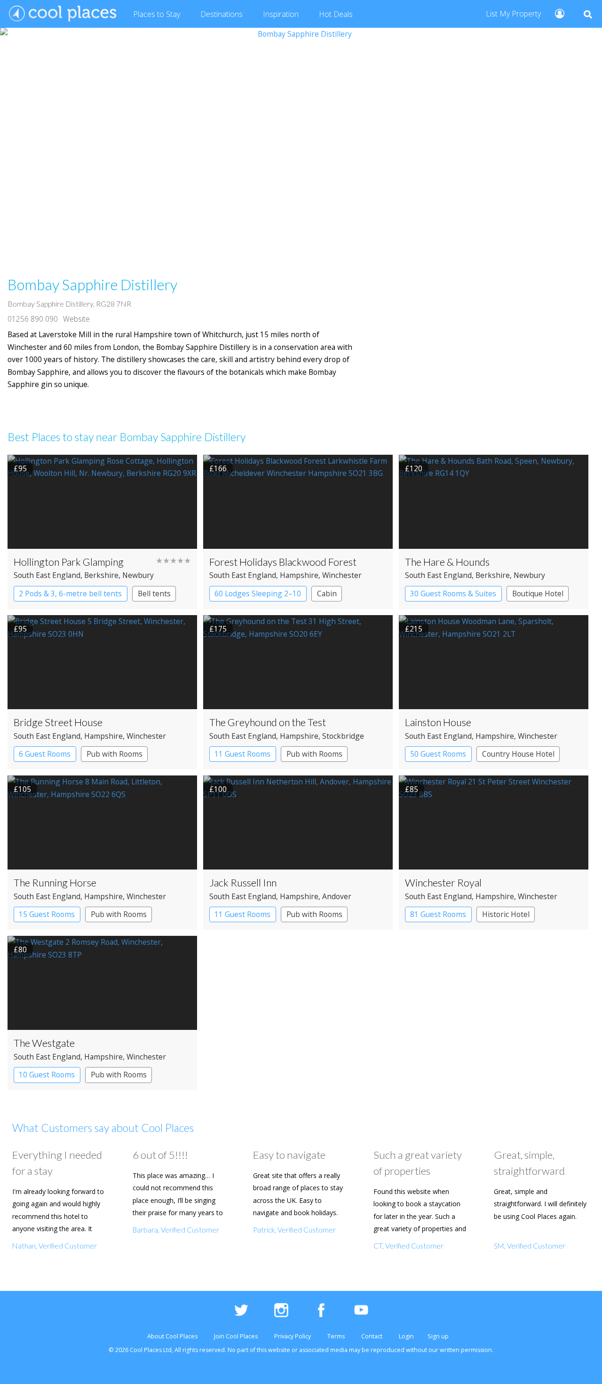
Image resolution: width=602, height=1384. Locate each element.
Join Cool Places (236, 1336)
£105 (22, 789)
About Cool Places (172, 1336)
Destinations (221, 14)
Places (156, 14)
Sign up (438, 1336)
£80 (20, 949)
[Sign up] (555, 13)
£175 (218, 629)
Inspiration (281, 14)
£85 (411, 789)
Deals (336, 14)
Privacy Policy (292, 1336)
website (279, 1350)
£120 (413, 468)
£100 (218, 789)
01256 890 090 (33, 319)
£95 (20, 468)
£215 (413, 629)
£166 (218, 468)
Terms (336, 1336)
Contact (371, 1336)
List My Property (513, 13)
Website (76, 319)
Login (406, 1336)
